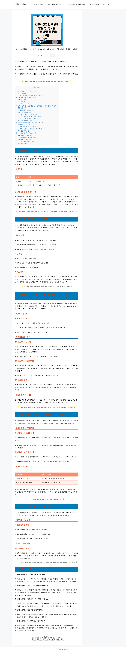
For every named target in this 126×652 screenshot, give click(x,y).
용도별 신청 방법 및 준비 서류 (31, 95)
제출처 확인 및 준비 (28, 137)
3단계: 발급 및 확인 (28, 118)
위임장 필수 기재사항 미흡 (30, 127)
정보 (47, 636)
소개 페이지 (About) (38, 4)
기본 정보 (22, 93)
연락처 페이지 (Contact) (54, 4)
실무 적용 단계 (24, 108)
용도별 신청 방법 (24, 135)
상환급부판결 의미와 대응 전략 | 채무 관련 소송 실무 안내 (47, 638)
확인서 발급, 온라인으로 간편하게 (27, 133)
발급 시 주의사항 (24, 139)
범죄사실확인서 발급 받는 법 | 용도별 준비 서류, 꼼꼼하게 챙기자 (37, 106)
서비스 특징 (25, 104)
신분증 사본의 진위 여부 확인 (31, 129)
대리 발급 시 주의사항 (26, 125)
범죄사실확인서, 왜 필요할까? (26, 91)
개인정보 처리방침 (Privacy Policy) (75, 4)
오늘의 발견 (20, 4)
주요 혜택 (22, 99)
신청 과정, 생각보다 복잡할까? (26, 97)
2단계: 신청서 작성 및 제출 (30, 116)
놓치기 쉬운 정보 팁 (28, 141)
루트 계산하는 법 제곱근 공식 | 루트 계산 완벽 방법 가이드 (47, 639)
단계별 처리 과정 (24, 112)
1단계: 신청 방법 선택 (28, 114)
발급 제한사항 (23, 131)
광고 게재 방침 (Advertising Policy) (99, 4)
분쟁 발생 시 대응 (25, 120)
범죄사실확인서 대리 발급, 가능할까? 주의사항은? (32, 122)
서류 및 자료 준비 (27, 110)
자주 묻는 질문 (21, 143)
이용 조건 (24, 102)
